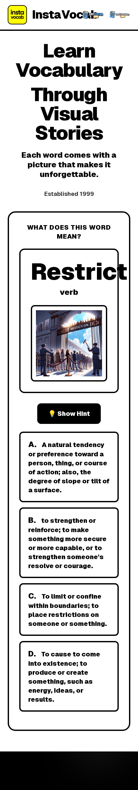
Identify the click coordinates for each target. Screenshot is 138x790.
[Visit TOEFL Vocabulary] (119, 14)
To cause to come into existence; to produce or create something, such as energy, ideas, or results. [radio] (64, 676)
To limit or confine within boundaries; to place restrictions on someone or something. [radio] (67, 609)
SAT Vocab (56, 776)
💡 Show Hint (69, 413)
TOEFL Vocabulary (95, 776)
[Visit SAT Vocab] (92, 14)
